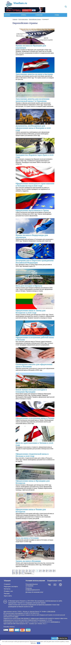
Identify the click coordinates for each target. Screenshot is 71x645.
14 (14, 573)
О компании (38, 15)
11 (47, 571)
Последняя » (28, 573)
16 (20, 573)
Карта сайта (8, 596)
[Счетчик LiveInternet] (4, 638)
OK (38, 643)
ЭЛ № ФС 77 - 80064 (29, 618)
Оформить (7, 15)
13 (54, 571)
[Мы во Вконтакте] (49, 584)
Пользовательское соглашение (32, 585)
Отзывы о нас (8, 591)
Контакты (7, 589)
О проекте (7, 584)
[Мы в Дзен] (60, 584)
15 (17, 573)
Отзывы (57, 15)
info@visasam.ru (55, 622)
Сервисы (23, 15)
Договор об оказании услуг (34, 592)
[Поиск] (66, 7)
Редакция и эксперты (11, 586)
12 (51, 571)
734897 (16, 616)
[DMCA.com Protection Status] (59, 638)
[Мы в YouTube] (55, 584)
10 (44, 571)
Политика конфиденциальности (33, 589)
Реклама (7, 593)
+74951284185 (51, 611)
